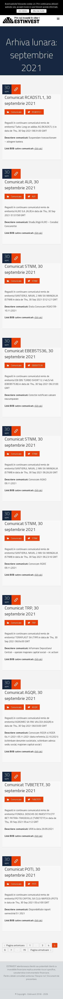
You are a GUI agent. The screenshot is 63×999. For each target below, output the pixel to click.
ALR (33, 196)
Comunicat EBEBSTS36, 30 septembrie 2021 (29, 354)
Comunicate (16, 112)
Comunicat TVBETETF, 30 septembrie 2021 (27, 788)
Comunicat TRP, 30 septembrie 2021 (22, 611)
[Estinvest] (21, 19)
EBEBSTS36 (37, 365)
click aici (38, 148)
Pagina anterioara (15, 945)
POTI (34, 883)
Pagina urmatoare (40, 950)
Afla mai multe (38, 11)
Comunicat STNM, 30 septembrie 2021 (24, 269)
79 (24, 950)
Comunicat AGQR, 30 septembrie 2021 (23, 695)
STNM (34, 280)
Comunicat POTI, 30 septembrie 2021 (22, 872)
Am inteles (23, 11)
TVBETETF (36, 799)
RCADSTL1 (36, 112)
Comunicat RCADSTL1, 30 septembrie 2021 (28, 100)
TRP (34, 622)
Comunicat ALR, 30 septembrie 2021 (22, 185)
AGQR (34, 707)
